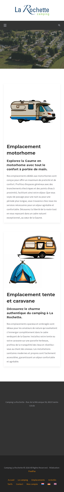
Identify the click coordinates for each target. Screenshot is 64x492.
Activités (52, 480)
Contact (19, 484)
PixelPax (32, 471)
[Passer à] (43, 484)
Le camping (23, 480)
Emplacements (38, 480)
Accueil (11, 480)
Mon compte (32, 484)
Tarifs (10, 484)
